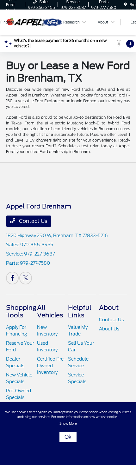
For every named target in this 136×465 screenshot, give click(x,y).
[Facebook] (12, 278)
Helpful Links (79, 311)
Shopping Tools (21, 311)
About (109, 307)
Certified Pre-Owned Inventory (51, 365)
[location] (125, 4)
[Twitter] (25, 278)
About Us (109, 328)
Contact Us (32, 221)
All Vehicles (50, 311)
